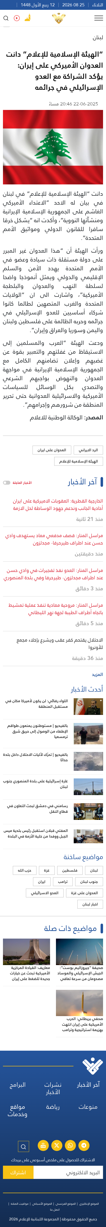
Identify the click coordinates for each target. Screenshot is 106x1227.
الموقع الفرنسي (66, 1203)
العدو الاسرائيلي (44, 892)
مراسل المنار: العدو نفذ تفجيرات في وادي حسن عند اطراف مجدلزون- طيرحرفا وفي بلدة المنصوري (53, 574)
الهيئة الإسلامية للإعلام (78, 461)
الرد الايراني (88, 449)
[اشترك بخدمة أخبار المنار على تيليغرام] (83, 1146)
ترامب (63, 881)
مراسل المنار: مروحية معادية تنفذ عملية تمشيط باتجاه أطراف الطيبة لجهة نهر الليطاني (56, 608)
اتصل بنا (55, 1209)
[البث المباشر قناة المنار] (43, 1146)
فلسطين (69, 870)
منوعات (88, 1106)
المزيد (97, 674)
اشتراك (18, 1172)
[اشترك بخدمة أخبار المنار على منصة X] (56, 1146)
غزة (47, 870)
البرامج (18, 1084)
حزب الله (24, 870)
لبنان (98, 37)
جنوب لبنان (89, 881)
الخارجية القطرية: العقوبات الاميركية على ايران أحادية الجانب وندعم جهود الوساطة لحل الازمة (58, 504)
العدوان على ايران (52, 449)
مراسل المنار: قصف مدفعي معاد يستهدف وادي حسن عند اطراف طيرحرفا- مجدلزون (54, 539)
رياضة (53, 1106)
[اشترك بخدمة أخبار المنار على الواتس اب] (70, 1146)
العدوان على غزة (84, 892)
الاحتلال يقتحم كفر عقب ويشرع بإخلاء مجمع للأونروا (60, 643)
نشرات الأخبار (53, 1088)
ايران (41, 881)
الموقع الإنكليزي (89, 1203)
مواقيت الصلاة (20, 1203)
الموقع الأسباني (42, 1203)
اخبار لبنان (90, 904)
